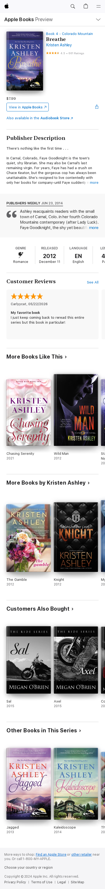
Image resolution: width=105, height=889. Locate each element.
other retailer (81, 854)
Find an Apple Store (51, 854)
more (94, 183)
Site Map (77, 882)
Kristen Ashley (59, 45)
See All (93, 282)
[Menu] (98, 6)
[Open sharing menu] (97, 107)
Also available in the (37, 118)
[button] (72, 6)
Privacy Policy (15, 882)
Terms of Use (41, 882)
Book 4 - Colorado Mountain (69, 34)
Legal (61, 882)
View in (26, 107)
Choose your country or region (28, 867)
